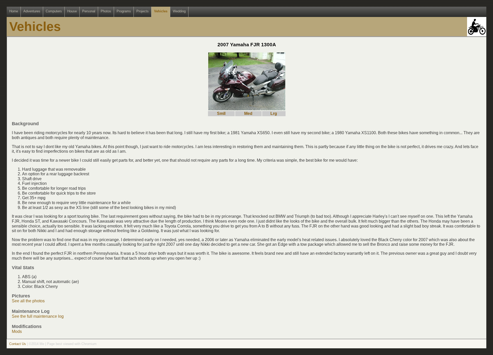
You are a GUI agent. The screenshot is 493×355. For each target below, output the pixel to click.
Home (13, 11)
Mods (17, 331)
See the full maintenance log (38, 316)
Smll (221, 113)
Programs (124, 11)
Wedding (179, 11)
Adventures (31, 11)
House (72, 11)
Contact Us (17, 344)
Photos (106, 11)
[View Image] (246, 109)
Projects (142, 11)
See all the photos (28, 301)
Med (248, 113)
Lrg (273, 113)
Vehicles (160, 11)
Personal (88, 11)
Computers (54, 11)
